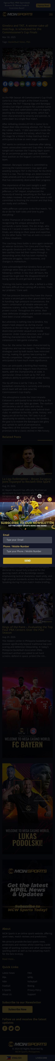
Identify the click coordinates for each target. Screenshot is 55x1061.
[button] (49, 499)
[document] (27, 530)
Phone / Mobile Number (16, 546)
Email (6, 535)
